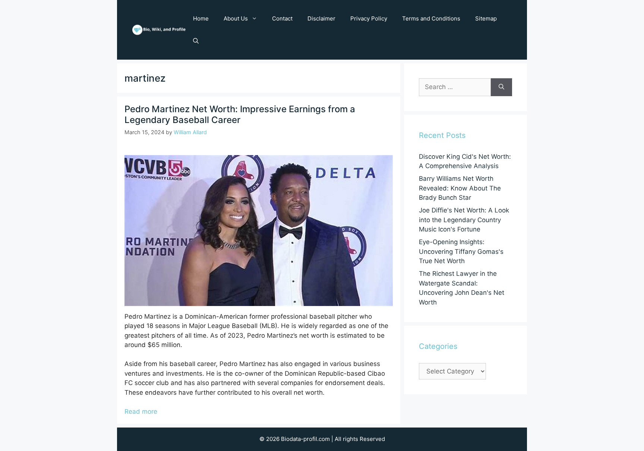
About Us (236, 18)
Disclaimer (321, 18)
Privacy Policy (368, 18)
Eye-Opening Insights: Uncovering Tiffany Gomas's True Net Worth (461, 251)
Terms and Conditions (431, 18)
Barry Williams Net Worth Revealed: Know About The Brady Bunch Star (460, 188)
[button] (196, 41)
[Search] (501, 87)
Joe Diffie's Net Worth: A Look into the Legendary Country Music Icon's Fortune (464, 219)
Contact (282, 18)
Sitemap (486, 18)
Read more (140, 411)
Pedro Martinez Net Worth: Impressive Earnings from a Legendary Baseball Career (239, 114)
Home (201, 18)
